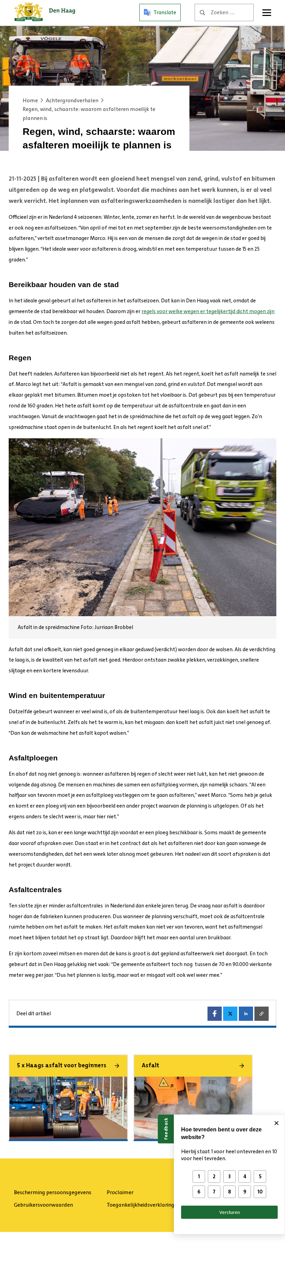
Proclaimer (120, 1192)
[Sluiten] (276, 1123)
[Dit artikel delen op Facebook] (214, 1014)
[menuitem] (57, 1192)
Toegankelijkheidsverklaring (140, 1204)
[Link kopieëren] (261, 1014)
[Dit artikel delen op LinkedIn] (246, 1014)
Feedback (166, 1129)
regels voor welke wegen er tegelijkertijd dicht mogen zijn (208, 311)
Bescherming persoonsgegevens (52, 1192)
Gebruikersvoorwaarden (43, 1204)
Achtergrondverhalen (72, 100)
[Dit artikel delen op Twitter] (230, 1014)
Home (30, 100)
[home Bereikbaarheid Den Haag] (44, 12)
